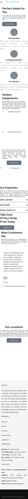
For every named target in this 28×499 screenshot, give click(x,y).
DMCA (3, 426)
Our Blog (4, 431)
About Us (4, 422)
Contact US (5, 440)
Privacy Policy (6, 435)
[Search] (26, 2)
